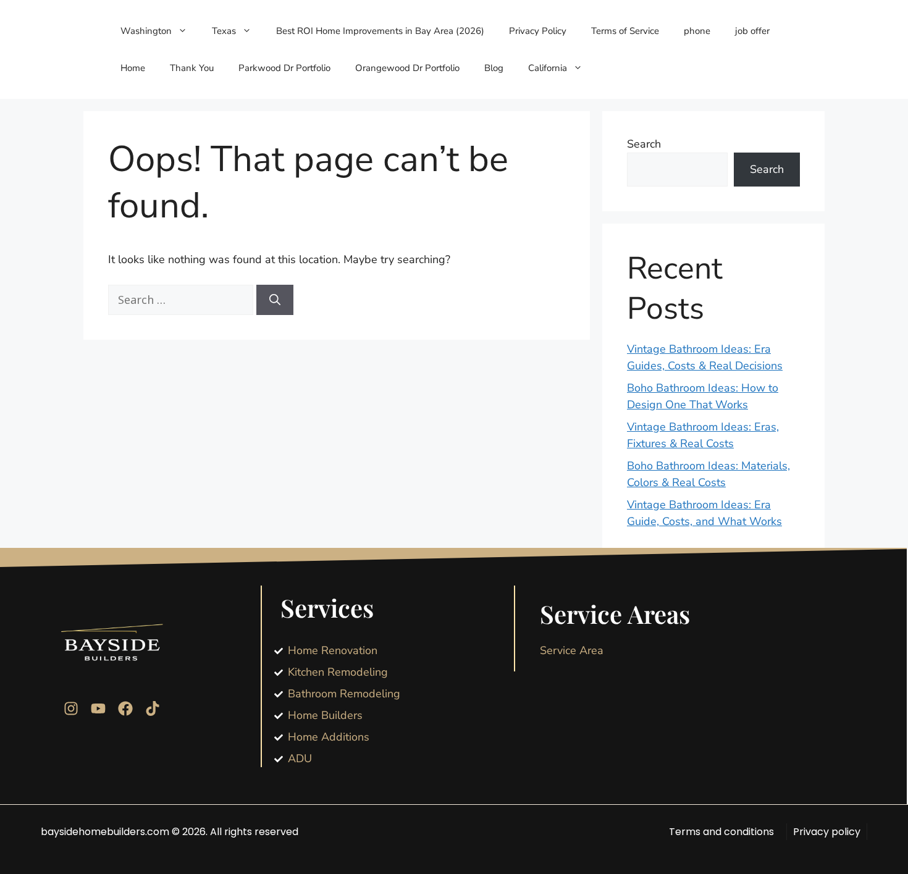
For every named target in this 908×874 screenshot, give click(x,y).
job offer (752, 31)
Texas (224, 31)
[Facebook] (125, 708)
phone (697, 31)
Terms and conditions (721, 832)
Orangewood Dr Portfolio (407, 68)
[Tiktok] (152, 708)
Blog (493, 68)
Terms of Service (625, 31)
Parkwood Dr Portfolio (284, 68)
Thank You (192, 68)
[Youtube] (98, 708)
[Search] (274, 300)
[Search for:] (182, 300)
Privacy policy (826, 832)
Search (644, 144)
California (547, 68)
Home (132, 68)
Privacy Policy (537, 31)
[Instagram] (71, 708)
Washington (146, 31)
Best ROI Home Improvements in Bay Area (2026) (380, 31)
